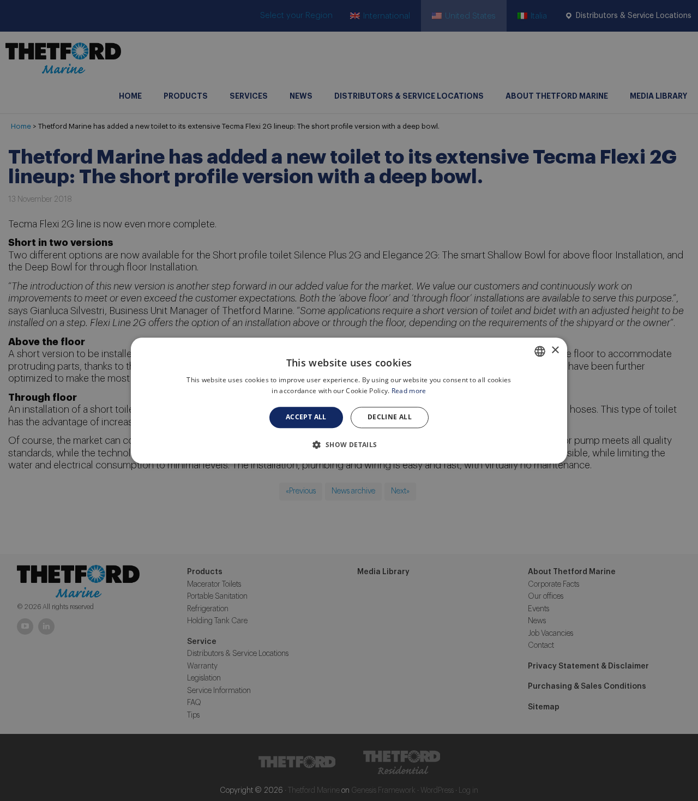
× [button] (555, 350)
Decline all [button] (390, 417)
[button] (349, 444)
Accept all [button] (306, 417)
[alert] (349, 400)
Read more (409, 390)
